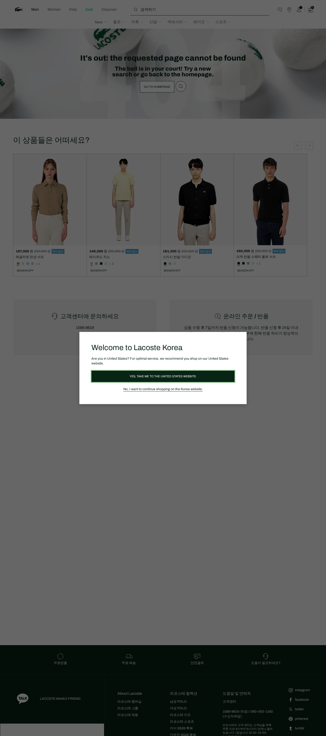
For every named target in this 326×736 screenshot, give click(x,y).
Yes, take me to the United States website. (163, 376)
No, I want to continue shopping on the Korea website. (163, 389)
